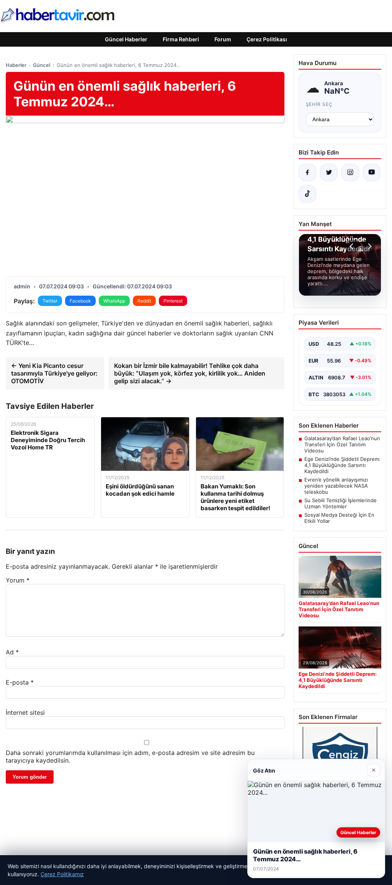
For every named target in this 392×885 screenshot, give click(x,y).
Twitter (49, 301)
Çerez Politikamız (62, 874)
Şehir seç (319, 104)
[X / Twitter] (329, 172)
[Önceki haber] (352, 246)
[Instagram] (350, 172)
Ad (12, 652)
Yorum (17, 580)
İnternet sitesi (25, 712)
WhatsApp (114, 301)
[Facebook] (307, 172)
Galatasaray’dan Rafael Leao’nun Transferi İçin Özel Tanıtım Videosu (342, 444)
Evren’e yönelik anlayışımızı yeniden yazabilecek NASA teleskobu (336, 486)
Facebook (80, 301)
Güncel (41, 65)
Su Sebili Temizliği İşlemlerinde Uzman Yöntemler (340, 503)
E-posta (20, 682)
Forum (222, 39)
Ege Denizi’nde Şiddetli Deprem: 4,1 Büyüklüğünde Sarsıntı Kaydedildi (342, 465)
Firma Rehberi (181, 39)
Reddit (144, 301)
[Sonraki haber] (368, 246)
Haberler (16, 65)
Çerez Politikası (267, 39)
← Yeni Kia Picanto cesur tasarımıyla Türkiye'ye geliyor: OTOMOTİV (54, 373)
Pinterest (173, 301)
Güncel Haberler (126, 39)
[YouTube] (372, 172)
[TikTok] (307, 194)
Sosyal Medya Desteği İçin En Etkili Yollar (339, 518)
